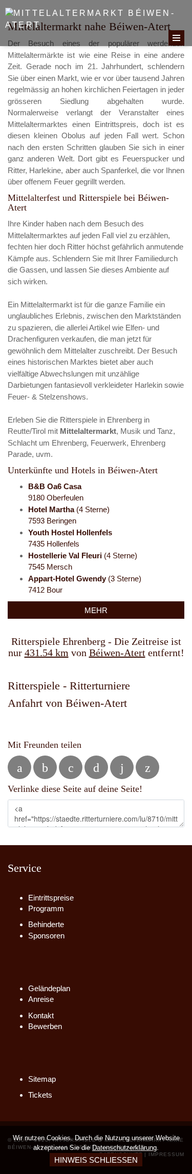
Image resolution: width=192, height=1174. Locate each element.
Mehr (96, 610)
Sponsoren (46, 935)
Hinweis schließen (96, 1160)
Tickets (40, 1095)
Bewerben (45, 1026)
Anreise (41, 999)
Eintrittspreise (51, 897)
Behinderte (46, 924)
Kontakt (41, 1015)
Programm (46, 908)
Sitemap (42, 1079)
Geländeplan (49, 988)
